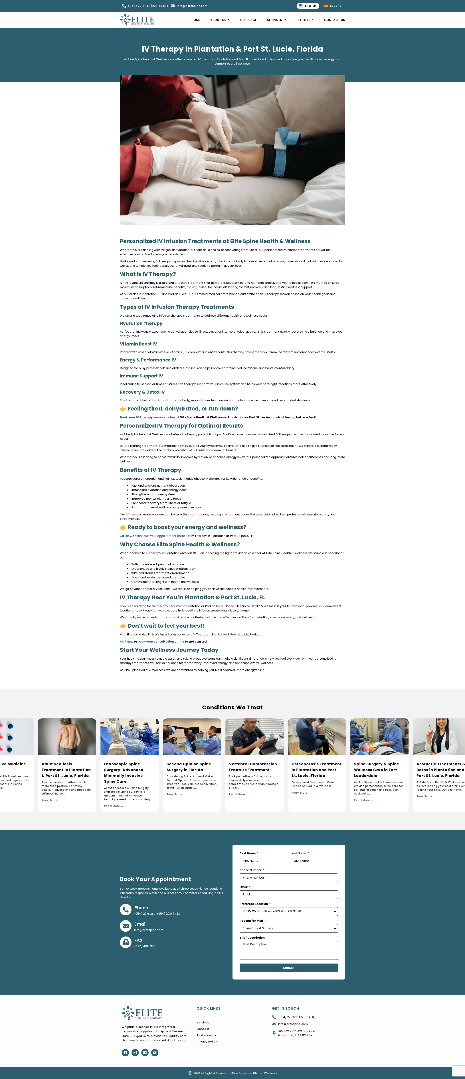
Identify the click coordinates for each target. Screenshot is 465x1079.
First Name (248, 853)
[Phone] (126, 909)
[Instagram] (135, 1052)
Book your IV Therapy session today (147, 417)
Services (274, 20)
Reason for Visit (252, 921)
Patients (303, 20)
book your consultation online (160, 641)
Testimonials (206, 1035)
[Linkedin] (145, 1052)
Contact (203, 1028)
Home (196, 20)
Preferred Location (254, 904)
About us (218, 20)
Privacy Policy (207, 1041)
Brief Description (252, 938)
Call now (126, 536)
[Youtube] (154, 1052)
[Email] (126, 926)
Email (140, 924)
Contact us (334, 20)
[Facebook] (125, 1052)
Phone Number (251, 870)
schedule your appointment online (161, 536)
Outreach (248, 20)
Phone (141, 908)
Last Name (299, 853)
